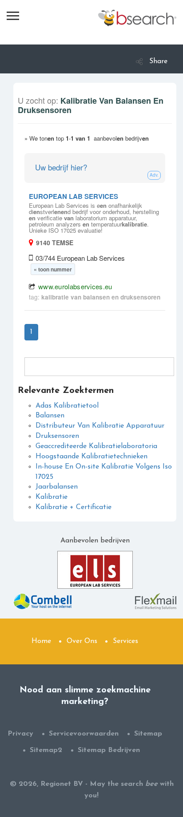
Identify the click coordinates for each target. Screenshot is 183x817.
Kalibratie (52, 497)
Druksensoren (57, 436)
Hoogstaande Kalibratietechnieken (91, 456)
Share (158, 61)
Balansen (50, 415)
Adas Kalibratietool (67, 405)
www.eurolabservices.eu (75, 286)
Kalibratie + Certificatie (73, 507)
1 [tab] (31, 332)
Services (125, 641)
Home (41, 641)
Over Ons (82, 641)
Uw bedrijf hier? (61, 167)
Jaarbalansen (57, 486)
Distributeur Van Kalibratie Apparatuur (100, 425)
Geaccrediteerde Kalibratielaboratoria (96, 446)
